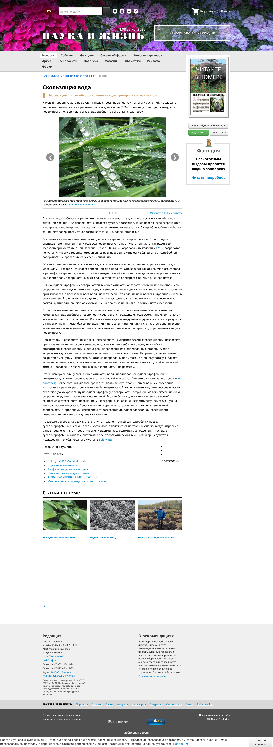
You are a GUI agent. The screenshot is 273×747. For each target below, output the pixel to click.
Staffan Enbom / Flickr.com (80, 204)
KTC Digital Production (218, 718)
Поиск (189, 704)
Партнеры (82, 704)
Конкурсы (122, 704)
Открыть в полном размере (166, 213)
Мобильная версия (136, 732)
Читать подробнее (208, 177)
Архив (46, 61)
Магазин (111, 61)
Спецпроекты (67, 61)
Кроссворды (139, 704)
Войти (225, 11)
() (209, 11)
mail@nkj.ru (49, 660)
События (67, 55)
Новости (48, 55)
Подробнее (181, 744)
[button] (109, 213)
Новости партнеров (148, 55)
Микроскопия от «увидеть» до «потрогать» (77, 481)
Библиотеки (132, 61)
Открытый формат (114, 55)
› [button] (175, 157)
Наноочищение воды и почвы (68, 473)
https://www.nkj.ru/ (53, 656)
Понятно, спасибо (261, 742)
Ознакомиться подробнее (153, 676)
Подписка (91, 61)
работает (49, 383)
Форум (47, 66)
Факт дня (87, 55)
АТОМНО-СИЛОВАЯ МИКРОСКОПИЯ (72, 477)
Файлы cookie (204, 704)
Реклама (153, 61)
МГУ (161, 248)
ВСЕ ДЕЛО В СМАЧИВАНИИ (66, 461)
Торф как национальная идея (68, 469)
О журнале (156, 704)
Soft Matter (106, 439)
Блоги (109, 704)
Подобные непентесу (62, 465)
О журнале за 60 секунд (192, 33)
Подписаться (198, 132)
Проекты (97, 704)
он (180, 378)
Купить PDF (219, 132)
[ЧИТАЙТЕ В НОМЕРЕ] (208, 47)
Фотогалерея (174, 704)
